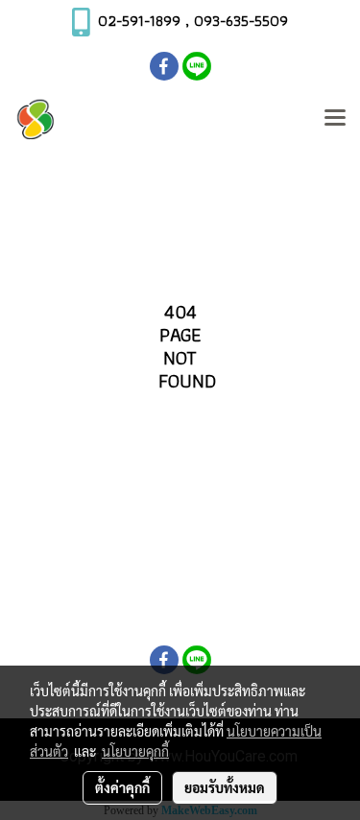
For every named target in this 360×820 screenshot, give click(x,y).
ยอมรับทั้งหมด (224, 787)
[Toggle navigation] (335, 119)
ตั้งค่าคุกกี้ (122, 787)
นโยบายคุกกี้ (135, 751)
